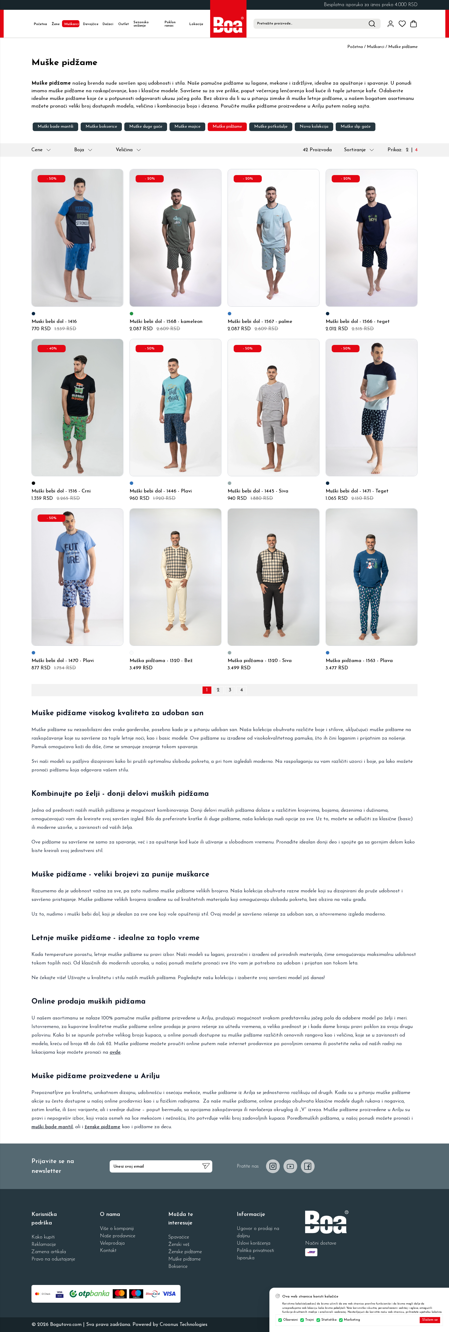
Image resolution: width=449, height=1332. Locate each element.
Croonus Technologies (183, 1324)
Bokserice (178, 1266)
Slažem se (430, 1320)
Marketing (352, 1320)
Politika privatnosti (255, 1250)
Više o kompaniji (117, 1228)
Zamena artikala (48, 1252)
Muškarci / (377, 47)
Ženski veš (178, 1244)
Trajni (309, 1320)
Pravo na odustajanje (53, 1259)
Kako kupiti (43, 1237)
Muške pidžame (184, 1259)
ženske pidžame (102, 1127)
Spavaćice (178, 1237)
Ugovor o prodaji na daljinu (258, 1232)
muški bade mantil (52, 1127)
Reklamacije (43, 1244)
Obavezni (290, 1320)
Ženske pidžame (185, 1252)
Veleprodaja (112, 1243)
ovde (115, 1052)
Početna (40, 24)
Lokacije (196, 24)
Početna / (356, 47)
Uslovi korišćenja (253, 1243)
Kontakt (108, 1250)
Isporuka (245, 1258)
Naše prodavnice (117, 1236)
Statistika (329, 1320)
